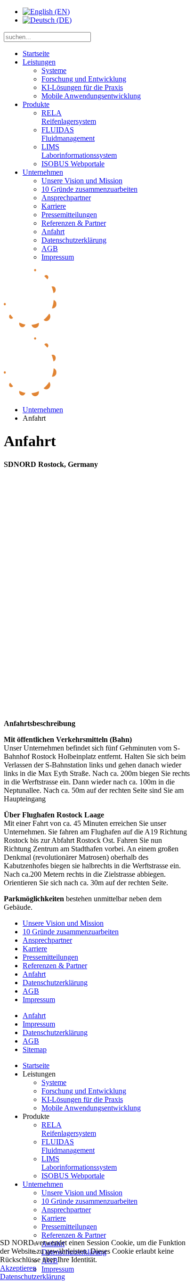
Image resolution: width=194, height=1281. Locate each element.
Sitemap (35, 1049)
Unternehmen (43, 172)
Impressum (57, 257)
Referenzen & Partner (73, 223)
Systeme (53, 70)
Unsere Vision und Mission (81, 181)
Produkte (36, 104)
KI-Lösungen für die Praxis (82, 87)
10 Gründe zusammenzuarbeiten (89, 189)
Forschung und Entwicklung (83, 79)
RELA (68, 117)
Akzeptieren (18, 1268)
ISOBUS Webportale (73, 164)
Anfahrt (53, 232)
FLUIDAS (68, 134)
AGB (49, 249)
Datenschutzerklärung (73, 240)
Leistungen (39, 62)
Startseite (36, 53)
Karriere (53, 206)
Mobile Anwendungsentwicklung (91, 96)
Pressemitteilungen (69, 215)
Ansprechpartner (66, 198)
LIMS (79, 151)
